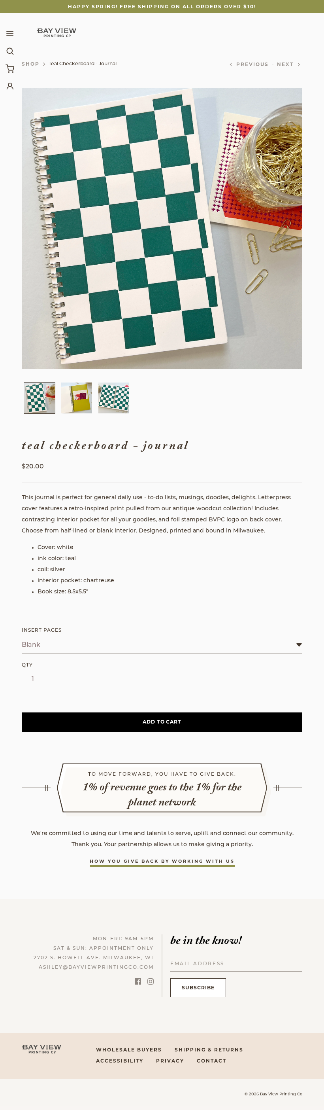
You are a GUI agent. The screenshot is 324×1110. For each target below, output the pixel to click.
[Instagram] (150, 983)
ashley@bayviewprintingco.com (96, 967)
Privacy (170, 1061)
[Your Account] (10, 86)
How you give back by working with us (162, 861)
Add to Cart (162, 722)
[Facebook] (138, 983)
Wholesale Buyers (129, 1050)
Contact (211, 1061)
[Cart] (10, 68)
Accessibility (119, 1061)
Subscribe (198, 988)
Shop (31, 64)
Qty (27, 665)
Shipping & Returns (209, 1050)
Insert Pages (42, 630)
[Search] (10, 51)
